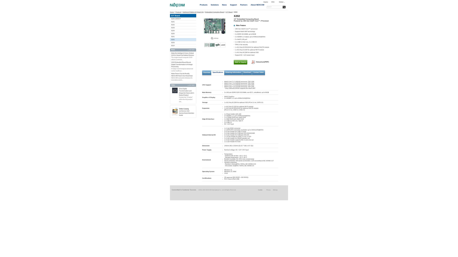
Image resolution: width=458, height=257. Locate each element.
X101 (173, 22)
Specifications (218, 72)
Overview (206, 72)
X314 (173, 45)
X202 (173, 39)
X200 (173, 34)
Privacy (268, 190)
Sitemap (275, 190)
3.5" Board (229, 12)
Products (203, 5)
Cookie (260, 190)
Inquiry (265, 2)
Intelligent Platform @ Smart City (193, 12)
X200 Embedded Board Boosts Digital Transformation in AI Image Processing (182, 64)
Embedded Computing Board (214, 12)
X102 (173, 25)
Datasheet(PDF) (262, 62)
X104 (173, 31)
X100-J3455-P (176, 19)
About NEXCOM (257, 5)
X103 (173, 28)
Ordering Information (233, 72)
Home (172, 12)
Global (281, 2)
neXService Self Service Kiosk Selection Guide (186, 113)
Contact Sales (258, 72)
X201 (173, 36)
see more (192, 49)
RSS (272, 2)
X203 (173, 42)
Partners (243, 5)
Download (247, 72)
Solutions (215, 5)
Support (233, 5)
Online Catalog (184, 109)
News (224, 5)
